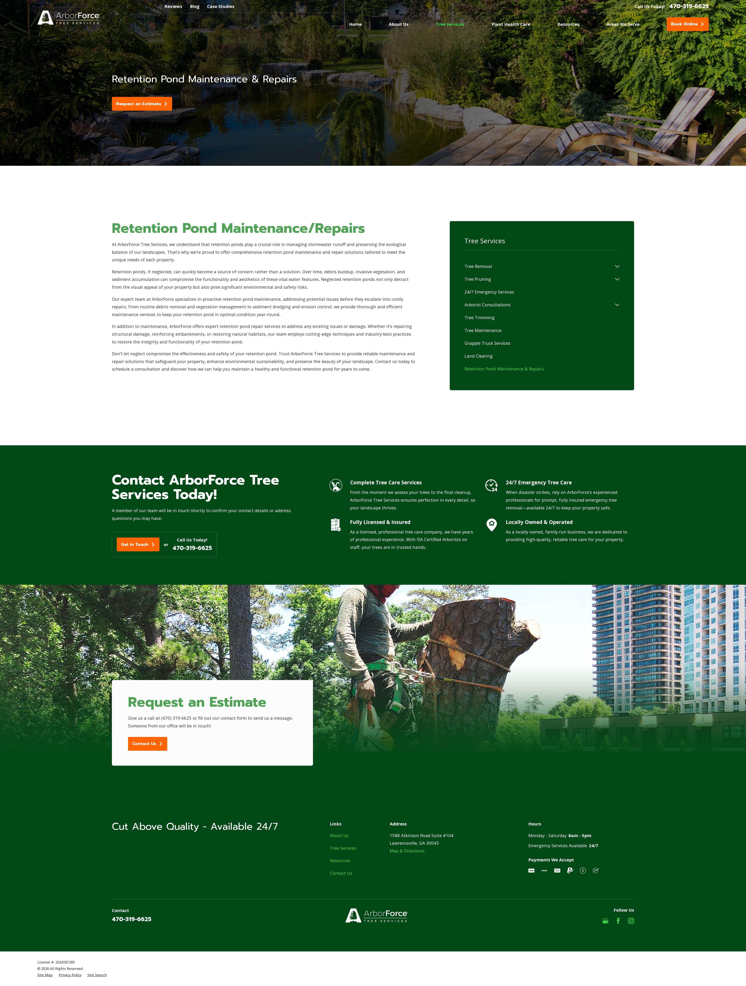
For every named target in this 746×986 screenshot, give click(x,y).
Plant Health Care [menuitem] (511, 24)
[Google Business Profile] (605, 921)
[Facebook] (618, 921)
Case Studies (220, 6)
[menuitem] (539, 266)
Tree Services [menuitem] (450, 24)
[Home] (68, 17)
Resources (340, 860)
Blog (195, 6)
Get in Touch (134, 544)
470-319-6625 (689, 6)
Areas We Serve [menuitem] (623, 24)
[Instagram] (631, 921)
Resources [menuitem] (568, 24)
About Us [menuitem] (399, 24)
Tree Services (343, 848)
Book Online (684, 24)
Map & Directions (407, 851)
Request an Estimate (138, 104)
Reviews (173, 6)
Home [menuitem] (355, 24)
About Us (339, 835)
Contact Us (144, 743)
